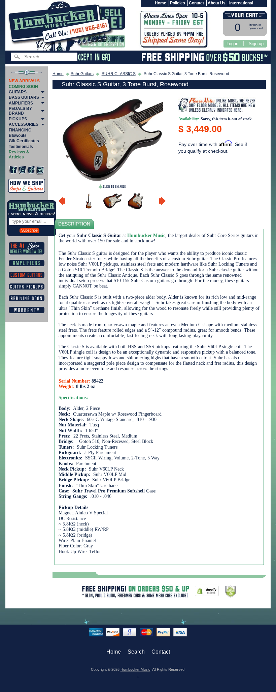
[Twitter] (22, 170)
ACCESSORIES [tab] (23, 124)
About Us (217, 3)
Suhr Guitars (82, 74)
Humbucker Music (135, 669)
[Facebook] (13, 170)
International (241, 3)
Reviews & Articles (19, 154)
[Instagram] (40, 170)
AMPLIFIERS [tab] (21, 103)
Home (160, 3)
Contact (196, 3)
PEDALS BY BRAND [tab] (20, 111)
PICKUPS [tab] (18, 119)
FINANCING (20, 130)
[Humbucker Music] (61, 26)
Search (136, 652)
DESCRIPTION (74, 224)
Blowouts (18, 135)
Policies (177, 3)
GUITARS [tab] (18, 92)
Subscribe (29, 230)
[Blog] (31, 170)
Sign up (256, 43)
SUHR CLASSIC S (119, 74)
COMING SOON (23, 86)
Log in (232, 43)
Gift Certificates (24, 141)
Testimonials (21, 146)
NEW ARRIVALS (24, 81)
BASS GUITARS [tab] (24, 97)
